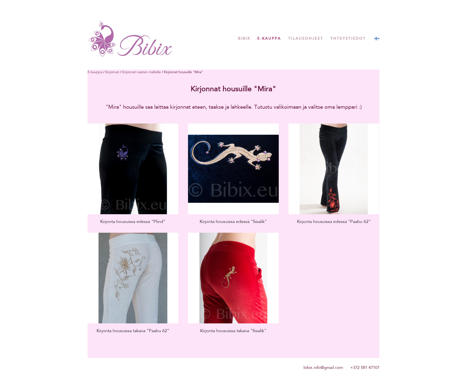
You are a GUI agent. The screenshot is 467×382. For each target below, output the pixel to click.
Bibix (244, 38)
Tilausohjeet (305, 38)
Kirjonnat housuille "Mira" (183, 72)
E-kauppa (269, 38)
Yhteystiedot (348, 38)
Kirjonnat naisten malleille (141, 72)
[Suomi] (377, 39)
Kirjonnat (112, 72)
